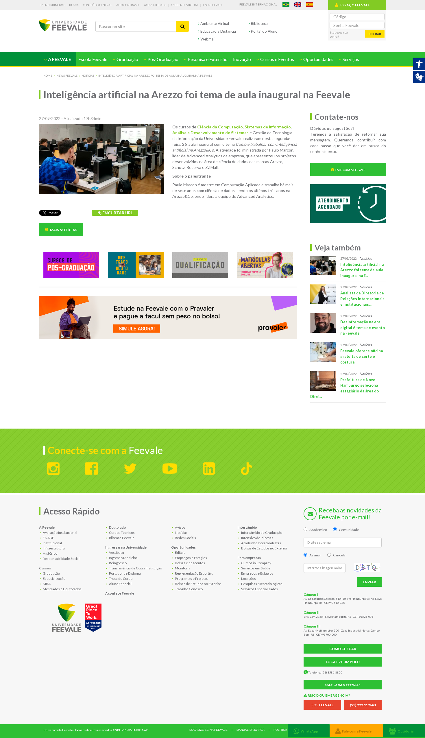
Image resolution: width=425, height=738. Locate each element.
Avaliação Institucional (59, 532)
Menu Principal (52, 5)
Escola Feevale (92, 59)
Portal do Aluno (264, 31)
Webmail (207, 39)
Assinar (315, 555)
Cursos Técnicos (121, 532)
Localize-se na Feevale (208, 729)
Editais (179, 552)
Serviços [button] (350, 59)
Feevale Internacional (258, 4)
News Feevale (66, 75)
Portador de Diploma (124, 573)
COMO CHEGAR (342, 649)
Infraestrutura (53, 548)
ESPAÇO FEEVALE (355, 5)
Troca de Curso (120, 578)
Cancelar (340, 555)
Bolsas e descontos (189, 563)
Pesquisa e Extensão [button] (207, 59)
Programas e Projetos (191, 578)
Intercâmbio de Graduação (261, 532)
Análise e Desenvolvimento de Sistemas (210, 132)
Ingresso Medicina (123, 558)
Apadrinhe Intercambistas (261, 543)
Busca (74, 5)
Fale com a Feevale (350, 169)
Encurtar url (117, 212)
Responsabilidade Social (61, 558)
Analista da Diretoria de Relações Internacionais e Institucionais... (362, 299)
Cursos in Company (256, 563)
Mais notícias (63, 230)
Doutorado (117, 527)
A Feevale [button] (59, 59)
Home (47, 75)
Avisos (179, 527)
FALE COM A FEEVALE (343, 684)
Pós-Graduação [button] (162, 59)
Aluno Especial (120, 584)
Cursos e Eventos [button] (276, 59)
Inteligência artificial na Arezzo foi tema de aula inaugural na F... (362, 270)
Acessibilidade (155, 5)
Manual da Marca (250, 729)
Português (285, 4)
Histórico (49, 553)
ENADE (48, 538)
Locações (248, 578)
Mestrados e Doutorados (62, 589)
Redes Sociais (185, 538)
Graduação (51, 573)
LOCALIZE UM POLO (343, 662)
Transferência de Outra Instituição (135, 568)
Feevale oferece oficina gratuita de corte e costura (361, 356)
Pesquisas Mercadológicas (261, 584)
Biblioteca (259, 23)
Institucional (52, 543)
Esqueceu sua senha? (339, 34)
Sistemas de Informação (268, 126)
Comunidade (349, 529)
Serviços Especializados (259, 589)
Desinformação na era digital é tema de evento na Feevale (362, 327)
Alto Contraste (128, 5)
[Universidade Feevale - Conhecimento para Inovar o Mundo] (78, 616)
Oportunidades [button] (317, 59)
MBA (46, 584)
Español (309, 4)
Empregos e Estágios (190, 558)
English (297, 4)
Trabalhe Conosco (188, 589)
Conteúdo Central (97, 5)
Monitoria (182, 568)
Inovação (242, 59)
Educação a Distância (217, 31)
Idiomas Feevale (121, 538)
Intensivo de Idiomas (257, 538)
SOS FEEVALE (322, 705)
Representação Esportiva (193, 573)
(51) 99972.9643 (363, 705)
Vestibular (116, 552)
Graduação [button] (127, 59)
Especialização (53, 578)
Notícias (88, 75)
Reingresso (117, 563)
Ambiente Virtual (184, 5)
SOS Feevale (213, 5)
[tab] (309, 730)
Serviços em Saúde (255, 568)
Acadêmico (318, 529)
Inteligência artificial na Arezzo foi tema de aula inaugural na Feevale (155, 75)
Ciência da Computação (220, 126)
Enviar (369, 582)
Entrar (375, 34)
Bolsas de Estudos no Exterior (197, 584)
